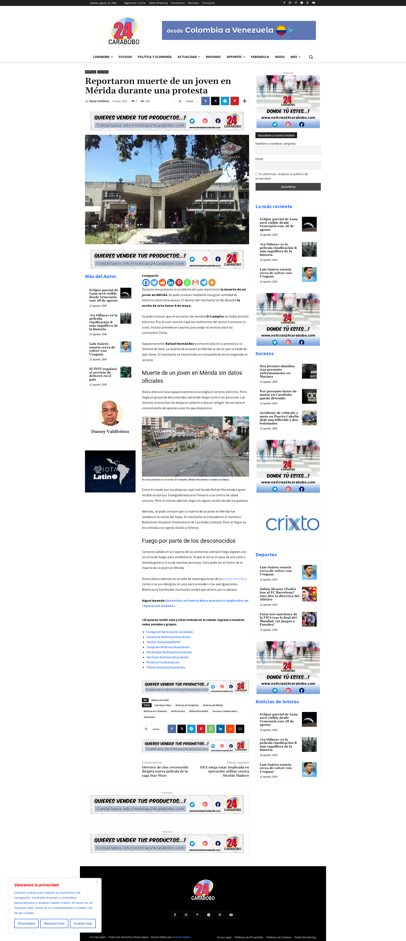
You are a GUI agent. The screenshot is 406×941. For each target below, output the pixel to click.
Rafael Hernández (198, 711)
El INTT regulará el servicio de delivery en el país (103, 374)
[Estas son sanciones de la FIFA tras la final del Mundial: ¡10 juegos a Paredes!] (309, 619)
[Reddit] (162, 282)
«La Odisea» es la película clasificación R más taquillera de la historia (103, 322)
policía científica (234, 579)
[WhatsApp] (211, 729)
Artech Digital (181, 937)
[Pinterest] (296, 3)
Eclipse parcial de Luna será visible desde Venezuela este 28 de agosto (103, 295)
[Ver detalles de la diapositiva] (297, 548)
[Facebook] (284, 3)
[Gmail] (195, 282)
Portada (90, 72)
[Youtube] (313, 3)
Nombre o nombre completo (275, 144)
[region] (55, 905)
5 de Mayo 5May (162, 705)
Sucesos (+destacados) (224, 711)
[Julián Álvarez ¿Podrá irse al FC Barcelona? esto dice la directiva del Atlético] (309, 594)
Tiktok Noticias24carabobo (166, 667)
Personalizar (26, 923)
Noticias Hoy (178, 711)
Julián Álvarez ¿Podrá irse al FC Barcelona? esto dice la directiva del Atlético (279, 594)
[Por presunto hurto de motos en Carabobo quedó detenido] (309, 396)
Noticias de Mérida (213, 705)
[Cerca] (97, 881)
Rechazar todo (54, 923)
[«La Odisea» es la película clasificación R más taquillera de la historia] (125, 318)
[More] (244, 101)
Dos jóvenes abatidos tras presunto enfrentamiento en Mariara (277, 371)
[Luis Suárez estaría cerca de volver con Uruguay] (125, 346)
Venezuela (149, 717)
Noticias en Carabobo (155, 711)
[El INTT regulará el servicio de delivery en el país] (125, 372)
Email (259, 159)
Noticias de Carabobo (187, 705)
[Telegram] (301, 3)
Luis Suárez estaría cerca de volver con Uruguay (102, 349)
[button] (311, 57)
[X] (307, 3)
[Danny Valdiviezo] (110, 413)
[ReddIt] (230, 729)
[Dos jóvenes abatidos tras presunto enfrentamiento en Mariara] (309, 371)
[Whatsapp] (187, 282)
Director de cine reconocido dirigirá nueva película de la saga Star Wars (165, 771)
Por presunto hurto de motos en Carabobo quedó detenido (278, 394)
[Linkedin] (170, 282)
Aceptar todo (83, 923)
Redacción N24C (160, 700)
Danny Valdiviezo (99, 101)
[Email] (240, 729)
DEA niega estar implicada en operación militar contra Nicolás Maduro (224, 771)
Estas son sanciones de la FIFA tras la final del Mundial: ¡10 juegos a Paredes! (278, 619)
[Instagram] (290, 3)
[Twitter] (154, 282)
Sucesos (103, 72)
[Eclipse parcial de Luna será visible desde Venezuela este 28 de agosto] (125, 293)
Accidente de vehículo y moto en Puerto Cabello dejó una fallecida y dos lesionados (279, 418)
